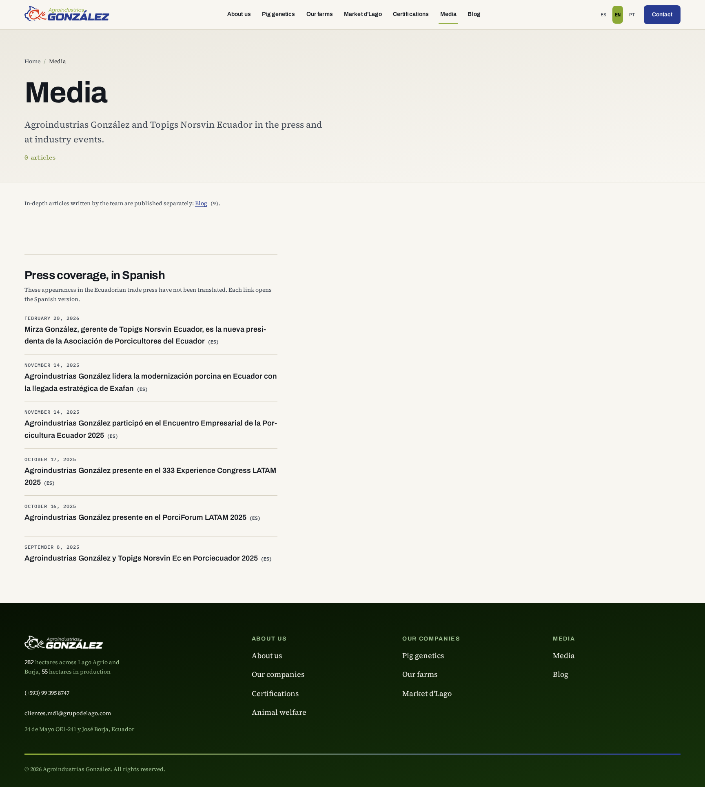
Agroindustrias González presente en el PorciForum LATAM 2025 (142, 517)
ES (604, 16)
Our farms (319, 14)
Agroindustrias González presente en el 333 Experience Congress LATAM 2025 (150, 476)
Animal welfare (279, 712)
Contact (662, 14)
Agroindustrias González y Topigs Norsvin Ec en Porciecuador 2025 (148, 558)
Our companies (278, 674)
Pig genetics (278, 14)
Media (448, 14)
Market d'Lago (363, 14)
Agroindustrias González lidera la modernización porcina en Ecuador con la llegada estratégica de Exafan (150, 382)
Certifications (411, 14)
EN (618, 16)
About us (239, 14)
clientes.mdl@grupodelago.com (67, 713)
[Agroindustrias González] (66, 15)
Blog (474, 14)
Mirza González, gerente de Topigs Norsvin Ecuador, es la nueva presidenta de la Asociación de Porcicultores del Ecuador (145, 335)
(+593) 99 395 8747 (46, 693)
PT (633, 16)
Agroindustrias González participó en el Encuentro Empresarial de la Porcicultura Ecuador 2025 (150, 429)
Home (32, 61)
